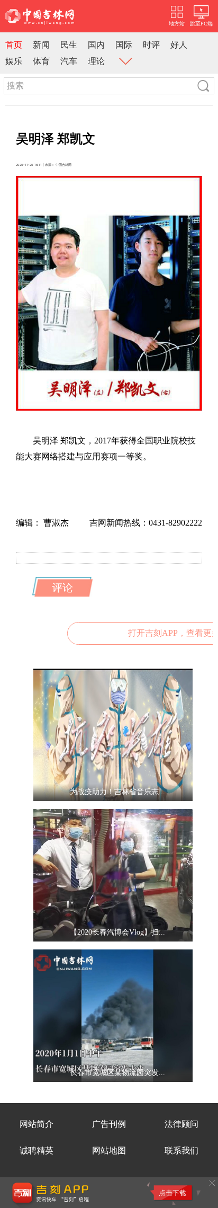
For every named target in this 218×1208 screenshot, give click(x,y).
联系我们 (181, 1150)
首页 (13, 44)
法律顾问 (181, 1124)
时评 (151, 44)
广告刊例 (109, 1124)
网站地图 (109, 1150)
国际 (123, 44)
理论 (96, 61)
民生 (68, 44)
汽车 (68, 61)
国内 (96, 44)
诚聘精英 (36, 1150)
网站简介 (36, 1124)
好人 (178, 44)
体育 (41, 61)
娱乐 (13, 61)
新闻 (41, 44)
